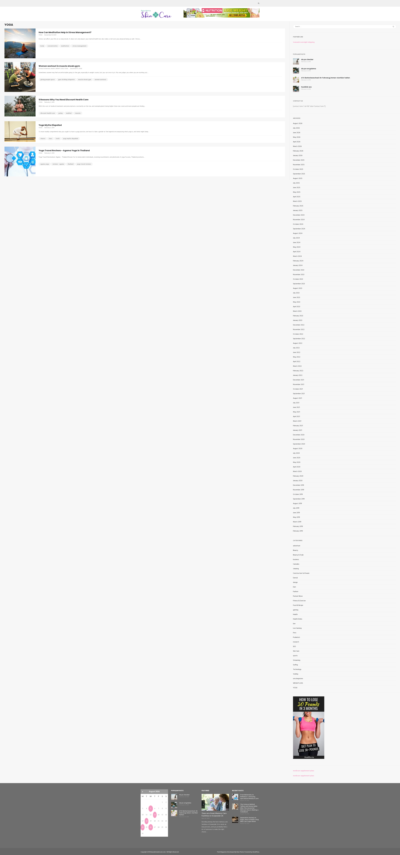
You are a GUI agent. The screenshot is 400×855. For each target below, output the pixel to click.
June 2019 (296, 513)
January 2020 (297, 481)
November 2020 (298, 439)
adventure (296, 546)
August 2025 (297, 178)
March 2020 (297, 471)
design (295, 582)
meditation (65, 46)
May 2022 (296, 357)
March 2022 (297, 366)
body (42, 46)
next (227, 804)
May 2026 (296, 137)
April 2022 (296, 361)
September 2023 (299, 284)
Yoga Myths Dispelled (50, 125)
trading (295, 674)
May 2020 (296, 462)
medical (68, 113)
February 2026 (298, 151)
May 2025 (296, 192)
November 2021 (298, 384)
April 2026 (296, 142)
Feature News (298, 596)
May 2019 (296, 517)
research (296, 642)
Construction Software (301, 573)
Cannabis (296, 564)
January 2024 (297, 265)
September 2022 (299, 339)
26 (150, 827)
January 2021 (297, 430)
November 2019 (298, 490)
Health (53, 68)
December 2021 (298, 380)
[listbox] (215, 815)
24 (142, 827)
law (294, 624)
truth (57, 138)
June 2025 (296, 187)
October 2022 (298, 334)
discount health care (47, 113)
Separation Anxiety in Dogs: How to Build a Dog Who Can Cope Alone (249, 819)
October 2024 (298, 224)
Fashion (295, 591)
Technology (297, 669)
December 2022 (298, 325)
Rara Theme (240, 852)
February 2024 (298, 261)
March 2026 (297, 146)
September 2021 (299, 394)
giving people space (47, 79)
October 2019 (298, 494)
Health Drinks (297, 619)
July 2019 (296, 508)
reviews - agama (58, 164)
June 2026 (296, 133)
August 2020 (297, 448)
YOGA (40, 35)
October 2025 (298, 169)
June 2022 (296, 352)
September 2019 (299, 499)
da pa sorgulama (308, 68)
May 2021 (296, 412)
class (50, 138)
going (60, 113)
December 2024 (298, 215)
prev (203, 804)
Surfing (295, 665)
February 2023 (298, 316)
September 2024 (299, 229)
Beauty (295, 550)
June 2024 (296, 242)
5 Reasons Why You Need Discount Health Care (63, 99)
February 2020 (298, 476)
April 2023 (296, 307)
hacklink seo (306, 87)
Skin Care (296, 651)
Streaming (296, 660)
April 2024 (296, 252)
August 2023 (297, 288)
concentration (53, 46)
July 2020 (296, 453)
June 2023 (296, 297)
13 (155, 815)
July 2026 (296, 128)
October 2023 (298, 279)
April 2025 (296, 197)
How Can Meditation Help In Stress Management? (65, 32)
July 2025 (296, 183)
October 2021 (298, 389)
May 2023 (296, 302)
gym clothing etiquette (66, 79)
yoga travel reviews (84, 164)
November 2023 (298, 274)
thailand (70, 164)
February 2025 (298, 206)
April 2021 (296, 416)
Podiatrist (296, 637)
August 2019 (297, 503)
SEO (294, 646)
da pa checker (307, 59)
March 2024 (297, 256)
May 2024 (296, 247)
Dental (295, 578)
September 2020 (299, 444)
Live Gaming (297, 628)
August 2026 (297, 123)
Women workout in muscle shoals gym (59, 66)
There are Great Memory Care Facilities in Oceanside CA (214, 814)
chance (42, 138)
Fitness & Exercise (44, 68)
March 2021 (297, 421)
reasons (78, 113)
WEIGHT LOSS (60, 68)
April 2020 (296, 467)
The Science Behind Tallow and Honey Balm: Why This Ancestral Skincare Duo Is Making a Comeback (249, 808)
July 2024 (296, 238)
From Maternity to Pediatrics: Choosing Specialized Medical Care (249, 797)
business (296, 559)
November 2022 (298, 329)
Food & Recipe (298, 605)
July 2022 (296, 348)
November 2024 (299, 220)
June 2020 (296, 458)
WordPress (255, 852)
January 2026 (297, 155)
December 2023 (298, 270)
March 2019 (297, 522)
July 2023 (296, 293)
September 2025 (299, 174)
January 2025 (297, 210)
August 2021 (297, 398)
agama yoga (44, 164)
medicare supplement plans (303, 771)
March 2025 (297, 201)
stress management (79, 46)
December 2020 (298, 435)
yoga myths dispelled (70, 138)
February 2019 (298, 526)
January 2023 (297, 320)
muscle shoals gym (84, 79)
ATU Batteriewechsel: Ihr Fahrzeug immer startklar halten (325, 78)
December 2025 (298, 160)
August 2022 (297, 343)
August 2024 (297, 233)
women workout (100, 79)
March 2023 (297, 311)
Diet (294, 587)
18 (146, 821)
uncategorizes (298, 678)
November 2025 (298, 165)
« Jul (142, 791)
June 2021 (296, 407)
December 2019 (298, 485)
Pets (294, 633)
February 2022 (298, 371)
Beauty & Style (298, 555)
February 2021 (298, 426)
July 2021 (296, 403)
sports (295, 656)
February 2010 (298, 531)
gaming (295, 610)
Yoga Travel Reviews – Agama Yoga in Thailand (64, 150)
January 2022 (297, 375)
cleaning (296, 569)
